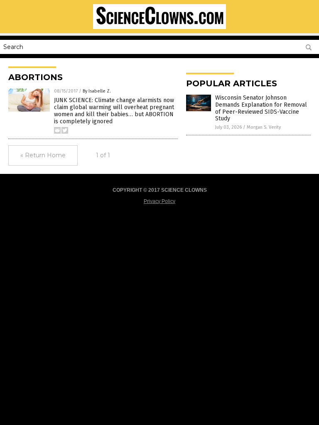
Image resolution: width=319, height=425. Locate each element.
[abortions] (159, 27)
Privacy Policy (159, 201)
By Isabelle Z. (97, 91)
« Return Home (43, 155)
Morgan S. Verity (264, 127)
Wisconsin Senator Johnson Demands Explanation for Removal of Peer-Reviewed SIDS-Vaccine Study (261, 108)
